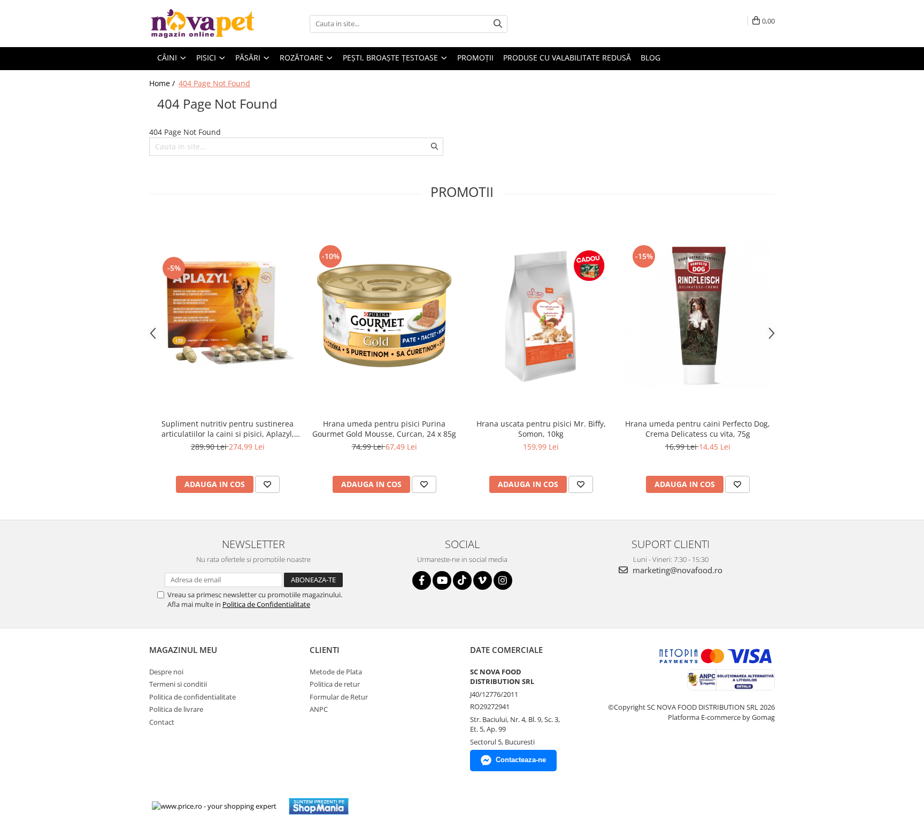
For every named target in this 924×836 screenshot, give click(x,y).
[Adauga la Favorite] (267, 484)
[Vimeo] (482, 580)
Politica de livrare (176, 709)
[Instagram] (503, 580)
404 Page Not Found (214, 83)
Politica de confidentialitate (192, 697)
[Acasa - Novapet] (202, 23)
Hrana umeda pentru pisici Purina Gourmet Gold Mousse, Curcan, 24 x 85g (384, 429)
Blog (650, 57)
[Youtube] (442, 580)
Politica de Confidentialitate (266, 604)
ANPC (319, 709)
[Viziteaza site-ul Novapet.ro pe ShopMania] (319, 806)
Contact (161, 722)
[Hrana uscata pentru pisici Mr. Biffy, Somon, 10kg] (541, 315)
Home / (163, 83)
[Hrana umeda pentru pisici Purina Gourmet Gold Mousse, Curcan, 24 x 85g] (384, 315)
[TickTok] (462, 580)
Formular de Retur (339, 697)
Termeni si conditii (178, 684)
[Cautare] (497, 24)
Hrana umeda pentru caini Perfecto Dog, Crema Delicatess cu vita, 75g (697, 429)
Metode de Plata (336, 672)
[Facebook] (421, 580)
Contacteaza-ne (521, 760)
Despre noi (166, 672)
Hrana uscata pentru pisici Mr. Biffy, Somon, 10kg (541, 429)
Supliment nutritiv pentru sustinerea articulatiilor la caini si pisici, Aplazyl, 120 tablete (227, 429)
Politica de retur (335, 684)
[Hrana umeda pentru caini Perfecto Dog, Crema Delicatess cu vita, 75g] (698, 315)
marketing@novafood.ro (676, 570)
